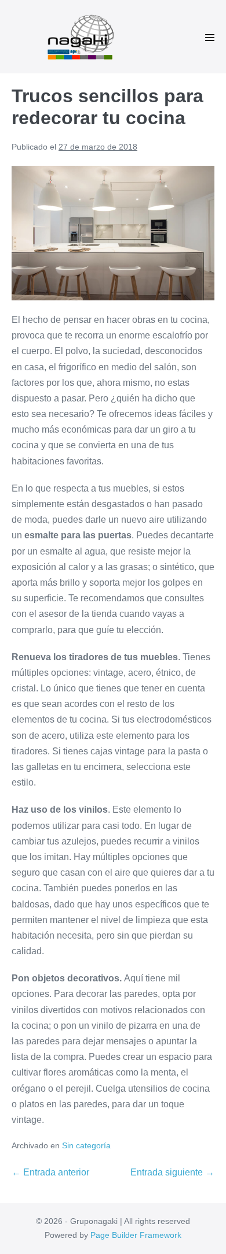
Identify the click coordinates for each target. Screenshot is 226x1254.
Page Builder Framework (135, 1235)
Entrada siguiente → (172, 1172)
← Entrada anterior (50, 1172)
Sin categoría (86, 1145)
